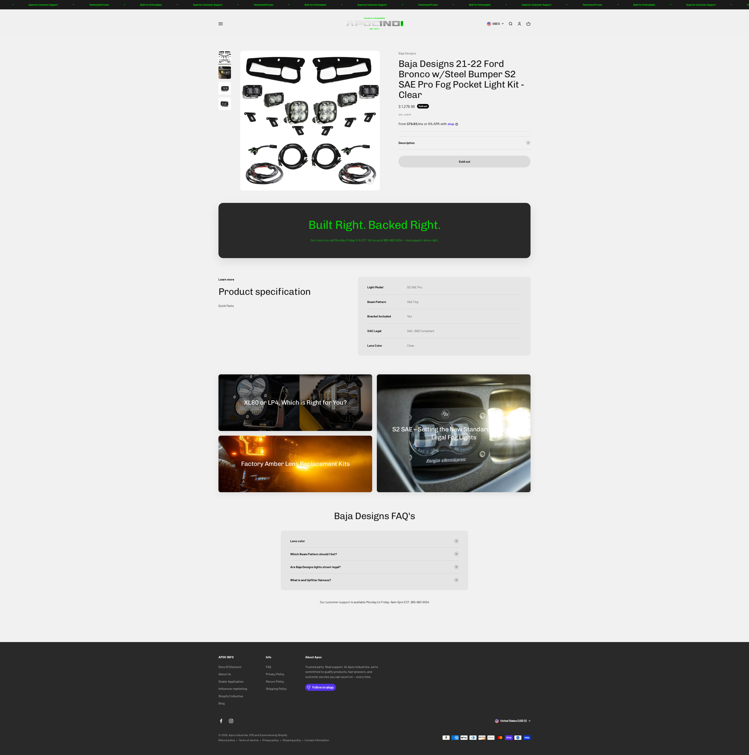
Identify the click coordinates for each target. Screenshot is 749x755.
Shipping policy (291, 740)
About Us (224, 674)
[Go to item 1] (224, 57)
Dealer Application (231, 681)
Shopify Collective (230, 696)
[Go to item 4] (224, 104)
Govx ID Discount (229, 667)
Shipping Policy (276, 688)
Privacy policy (270, 740)
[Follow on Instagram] (231, 721)
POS (251, 735)
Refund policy (226, 740)
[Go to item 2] (224, 73)
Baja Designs (407, 53)
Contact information (317, 740)
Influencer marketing (232, 688)
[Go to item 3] (224, 89)
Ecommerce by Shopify (273, 735)
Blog (221, 703)
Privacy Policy (275, 674)
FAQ (268, 667)
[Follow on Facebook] (221, 721)
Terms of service (248, 740)
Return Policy (275, 681)
